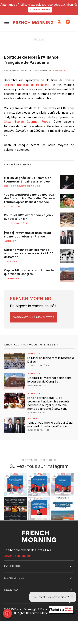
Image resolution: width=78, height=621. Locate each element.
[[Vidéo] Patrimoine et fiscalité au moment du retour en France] (14, 425)
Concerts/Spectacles (22, 186)
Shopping (61, 71)
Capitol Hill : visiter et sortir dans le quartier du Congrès (29, 272)
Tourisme (12, 278)
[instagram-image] (15, 484)
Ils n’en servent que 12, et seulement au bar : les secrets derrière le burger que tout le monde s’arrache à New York (48, 403)
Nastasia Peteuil (37, 386)
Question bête (16, 223)
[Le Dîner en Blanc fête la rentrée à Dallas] (14, 361)
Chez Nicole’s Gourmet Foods (27, 121)
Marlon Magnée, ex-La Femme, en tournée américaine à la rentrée (27, 179)
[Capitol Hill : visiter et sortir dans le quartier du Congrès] (14, 381)
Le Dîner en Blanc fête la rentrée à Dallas (50, 360)
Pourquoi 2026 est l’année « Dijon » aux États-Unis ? (28, 217)
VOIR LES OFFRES (40, 9)
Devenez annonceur (17, 556)
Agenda (10, 241)
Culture (11, 261)
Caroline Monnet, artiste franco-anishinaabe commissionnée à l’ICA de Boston (28, 253)
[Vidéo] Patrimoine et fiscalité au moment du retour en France (27, 234)
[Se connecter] (59, 22)
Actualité (12, 206)
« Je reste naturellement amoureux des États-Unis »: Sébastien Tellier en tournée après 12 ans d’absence (30, 198)
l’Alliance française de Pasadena (26, 85)
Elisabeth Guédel (38, 366)
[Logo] (33, 22)
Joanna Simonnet (38, 430)
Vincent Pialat (36, 413)
